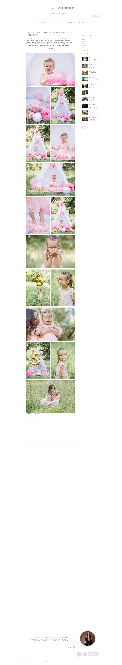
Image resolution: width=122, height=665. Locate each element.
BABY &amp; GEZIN (31, 420)
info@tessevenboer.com (27, 663)
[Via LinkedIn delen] (35, 425)
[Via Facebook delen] (26, 425)
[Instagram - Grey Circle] (95, 16)
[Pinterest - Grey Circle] (98, 16)
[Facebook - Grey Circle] (93, 16)
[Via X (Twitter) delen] (31, 425)
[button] (70, 22)
